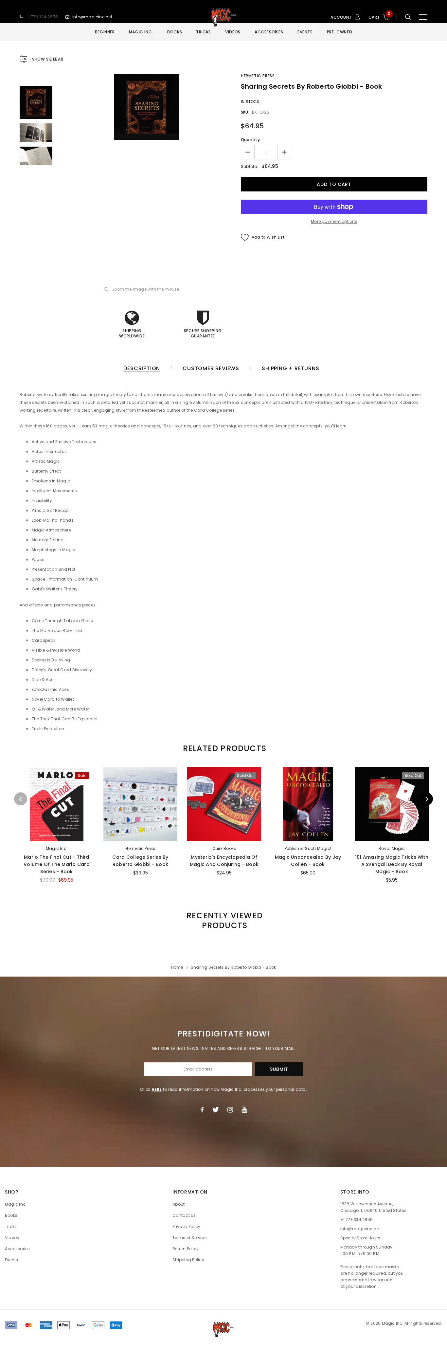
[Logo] (223, 17)
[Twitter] (215, 1110)
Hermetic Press (258, 76)
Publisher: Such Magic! (308, 848)
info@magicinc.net (92, 17)
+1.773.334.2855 (42, 17)
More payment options (334, 221)
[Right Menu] (423, 17)
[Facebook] (202, 1110)
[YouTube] (244, 1110)
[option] (146, 107)
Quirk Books (224, 848)
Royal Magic (392, 848)
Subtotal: (250, 166)
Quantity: (251, 139)
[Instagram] (230, 1110)
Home (177, 967)
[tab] (223, 748)
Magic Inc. (56, 848)
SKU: (245, 112)
